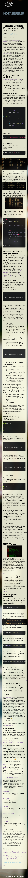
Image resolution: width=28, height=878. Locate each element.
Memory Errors (7, 41)
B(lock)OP (6, 791)
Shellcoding (15, 40)
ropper (13, 590)
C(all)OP (5, 806)
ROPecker (5, 767)
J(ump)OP (6, 799)
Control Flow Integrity (12, 777)
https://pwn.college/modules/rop (12, 851)
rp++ (4, 574)
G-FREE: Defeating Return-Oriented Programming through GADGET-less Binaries (13, 742)
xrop (17, 590)
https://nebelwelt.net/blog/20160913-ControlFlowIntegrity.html (13, 857)
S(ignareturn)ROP (8, 814)
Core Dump (18, 79)
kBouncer (5, 764)
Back (4, 865)
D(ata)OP (5, 821)
